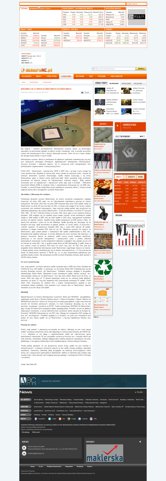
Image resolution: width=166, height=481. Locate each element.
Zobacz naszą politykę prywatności (33, 427)
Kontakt (44, 415)
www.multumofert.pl (76, 410)
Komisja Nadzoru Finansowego (135, 406)
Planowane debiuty (66, 399)
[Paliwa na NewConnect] (103, 161)
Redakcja (37, 415)
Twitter (54, 419)
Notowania (103, 399)
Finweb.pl (32, 471)
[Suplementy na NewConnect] (103, 135)
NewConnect (38, 406)
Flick (95, 419)
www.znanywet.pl (89, 410)
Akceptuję (25, 432)
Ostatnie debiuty (78, 399)
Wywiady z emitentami (127, 399)
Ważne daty (139, 399)
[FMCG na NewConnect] (103, 241)
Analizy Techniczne (52, 402)
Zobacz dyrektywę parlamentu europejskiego (36, 429)
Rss (64, 419)
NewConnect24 (113, 399)
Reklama (51, 415)
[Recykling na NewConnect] (103, 267)
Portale (24, 411)
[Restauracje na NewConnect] (103, 187)
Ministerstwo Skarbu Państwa (84, 406)
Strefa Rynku (34, 82)
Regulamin (69, 466)
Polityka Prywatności (54, 466)
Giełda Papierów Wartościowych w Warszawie (58, 406)
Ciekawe (24, 407)
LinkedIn (85, 419)
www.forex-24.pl (50, 410)
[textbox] (135, 4)
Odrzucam (36, 432)
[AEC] (84, 387)
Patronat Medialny (67, 415)
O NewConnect (39, 402)
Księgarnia (103, 402)
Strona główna (38, 399)
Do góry (140, 392)
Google (73, 419)
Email (86, 92)
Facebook (42, 419)
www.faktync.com (62, 410)
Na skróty (25, 399)
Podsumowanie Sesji (91, 402)
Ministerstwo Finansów (102, 406)
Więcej (96, 317)
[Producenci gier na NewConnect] (103, 213)
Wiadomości (63, 402)
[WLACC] (130, 249)
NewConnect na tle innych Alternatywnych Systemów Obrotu (46, 89)
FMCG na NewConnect (102, 251)
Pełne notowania (140, 207)
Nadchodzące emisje (51, 399)
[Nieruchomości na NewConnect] (103, 295)
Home (23, 82)
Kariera (58, 415)
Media (23, 419)
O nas (23, 415)
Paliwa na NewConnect (102, 170)
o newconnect (47, 82)
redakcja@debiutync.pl (36, 453)
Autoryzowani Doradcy (76, 402)
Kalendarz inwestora (91, 399)
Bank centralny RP (117, 406)
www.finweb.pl (38, 410)
